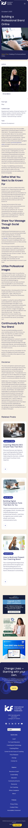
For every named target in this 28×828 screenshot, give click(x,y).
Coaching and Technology (14, 745)
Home (3, 54)
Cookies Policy (14, 807)
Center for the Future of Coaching (14, 751)
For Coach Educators (14, 742)
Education (14, 778)
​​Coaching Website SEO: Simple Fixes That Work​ (13, 446)
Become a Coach (14, 771)
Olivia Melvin (7, 94)
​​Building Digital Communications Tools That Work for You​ (12, 503)
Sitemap (14, 758)
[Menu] (25, 3)
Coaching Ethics (14, 748)
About (14, 793)
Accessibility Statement (14, 810)
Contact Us (14, 761)
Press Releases (14, 754)
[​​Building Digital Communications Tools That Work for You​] (5, 525)
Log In (14, 739)
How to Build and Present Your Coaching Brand (13, 558)
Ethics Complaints (14, 790)
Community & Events (14, 781)
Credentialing (14, 774)
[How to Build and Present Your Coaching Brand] (5, 582)
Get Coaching (14, 787)
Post (7, 54)
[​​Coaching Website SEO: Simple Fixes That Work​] (5, 469)
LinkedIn (5, 238)
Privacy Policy (14, 804)
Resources (14, 784)
